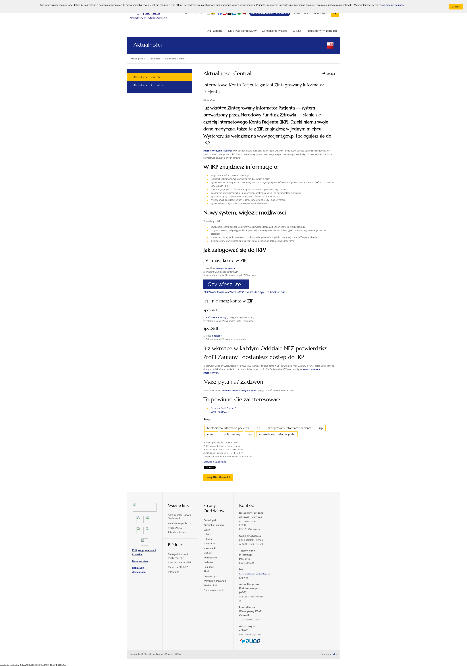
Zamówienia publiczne (179, 523)
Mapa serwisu (140, 561)
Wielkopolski (210, 585)
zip (321, 428)
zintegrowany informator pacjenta (289, 428)
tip (258, 428)
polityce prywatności (393, 5)
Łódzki (207, 529)
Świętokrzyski (211, 576)
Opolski (208, 553)
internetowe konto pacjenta (277, 434)
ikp (250, 434)
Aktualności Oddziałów (148, 85)
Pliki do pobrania (177, 532)
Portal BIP (173, 571)
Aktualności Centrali (146, 77)
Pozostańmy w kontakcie (322, 30)
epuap (211, 434)
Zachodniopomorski (214, 590)
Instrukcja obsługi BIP (179, 562)
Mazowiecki (210, 548)
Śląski (207, 571)
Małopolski (209, 543)
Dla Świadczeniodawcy (242, 30)
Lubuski (208, 539)
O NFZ (297, 30)
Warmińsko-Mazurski (215, 580)
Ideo (335, 654)
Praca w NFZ (175, 527)
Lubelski (208, 534)
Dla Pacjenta (215, 30)
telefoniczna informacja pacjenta (228, 428)
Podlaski (208, 562)
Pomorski (209, 567)
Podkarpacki (210, 557)
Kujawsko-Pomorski (214, 525)
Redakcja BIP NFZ (178, 567)
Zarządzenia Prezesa (274, 30)
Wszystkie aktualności (218, 477)
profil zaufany (231, 434)
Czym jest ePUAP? (220, 412)
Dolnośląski (210, 520)
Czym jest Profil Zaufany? (223, 408)
